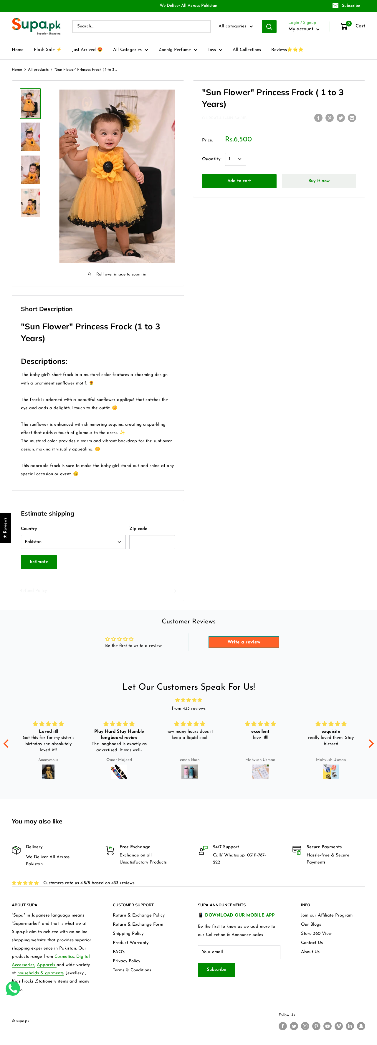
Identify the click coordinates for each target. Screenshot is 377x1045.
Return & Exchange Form (138, 924)
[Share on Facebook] (318, 118)
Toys (212, 50)
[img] (188, 700)
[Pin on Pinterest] (329, 118)
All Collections (247, 50)
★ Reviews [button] (5, 528)
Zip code (138, 529)
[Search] (269, 26)
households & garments (40, 973)
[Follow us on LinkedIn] (350, 1026)
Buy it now (319, 181)
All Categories (127, 50)
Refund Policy (33, 591)
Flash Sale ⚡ (48, 50)
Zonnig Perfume (174, 50)
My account (301, 29)
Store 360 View (316, 934)
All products (38, 70)
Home (18, 50)
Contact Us (312, 943)
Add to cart (239, 181)
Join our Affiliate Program (327, 915)
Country (29, 529)
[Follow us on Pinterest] (316, 1026)
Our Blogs (311, 924)
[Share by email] (352, 118)
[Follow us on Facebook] (283, 1026)
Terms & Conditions (132, 970)
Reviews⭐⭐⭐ (287, 50)
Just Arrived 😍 (87, 50)
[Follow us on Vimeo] (339, 1026)
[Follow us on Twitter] (294, 1026)
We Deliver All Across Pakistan (188, 6)
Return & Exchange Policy (139, 915)
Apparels (47, 965)
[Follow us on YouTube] (327, 1026)
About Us (310, 952)
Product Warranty (130, 943)
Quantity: (211, 159)
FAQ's (119, 952)
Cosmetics (64, 957)
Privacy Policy (126, 961)
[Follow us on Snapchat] (361, 1026)
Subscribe (351, 6)
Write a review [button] (243, 642)
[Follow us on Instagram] (305, 1026)
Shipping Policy (128, 934)
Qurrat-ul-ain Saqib (224, 118)
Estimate (39, 562)
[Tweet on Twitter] (341, 118)
